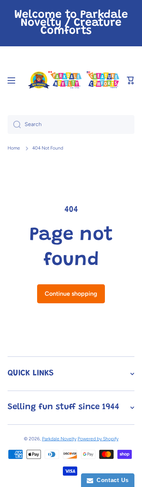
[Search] (14, 124)
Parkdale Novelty (59, 438)
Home (14, 148)
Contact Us (111, 480)
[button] (130, 80)
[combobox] (71, 124)
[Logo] (73, 80)
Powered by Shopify (98, 438)
